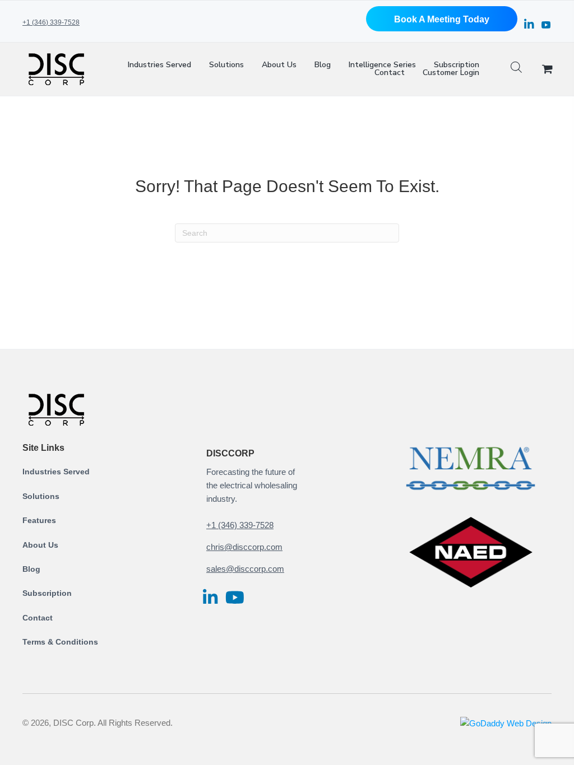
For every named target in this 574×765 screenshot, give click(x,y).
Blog (31, 569)
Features (39, 520)
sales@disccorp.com (245, 568)
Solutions (40, 496)
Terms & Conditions (60, 641)
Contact (37, 617)
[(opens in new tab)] (471, 467)
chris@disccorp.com (244, 547)
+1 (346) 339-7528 (51, 22)
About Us (40, 544)
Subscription (47, 593)
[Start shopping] (549, 69)
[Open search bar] (516, 69)
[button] (441, 18)
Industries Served (56, 471)
